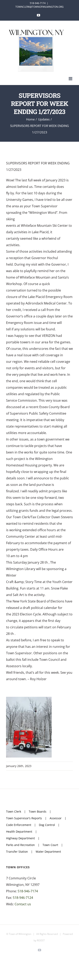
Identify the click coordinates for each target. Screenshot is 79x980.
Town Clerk (13, 811)
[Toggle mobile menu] (71, 79)
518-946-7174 (28, 891)
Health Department (19, 831)
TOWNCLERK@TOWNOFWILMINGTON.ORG (39, 7)
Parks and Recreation (20, 845)
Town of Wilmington (20, 934)
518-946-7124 (23, 897)
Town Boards (37, 811)
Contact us (23, 904)
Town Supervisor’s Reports (24, 818)
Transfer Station (17, 851)
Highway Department (20, 838)
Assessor (56, 818)
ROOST (41, 940)
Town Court (50, 845)
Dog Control (47, 825)
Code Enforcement (18, 825)
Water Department (48, 851)
